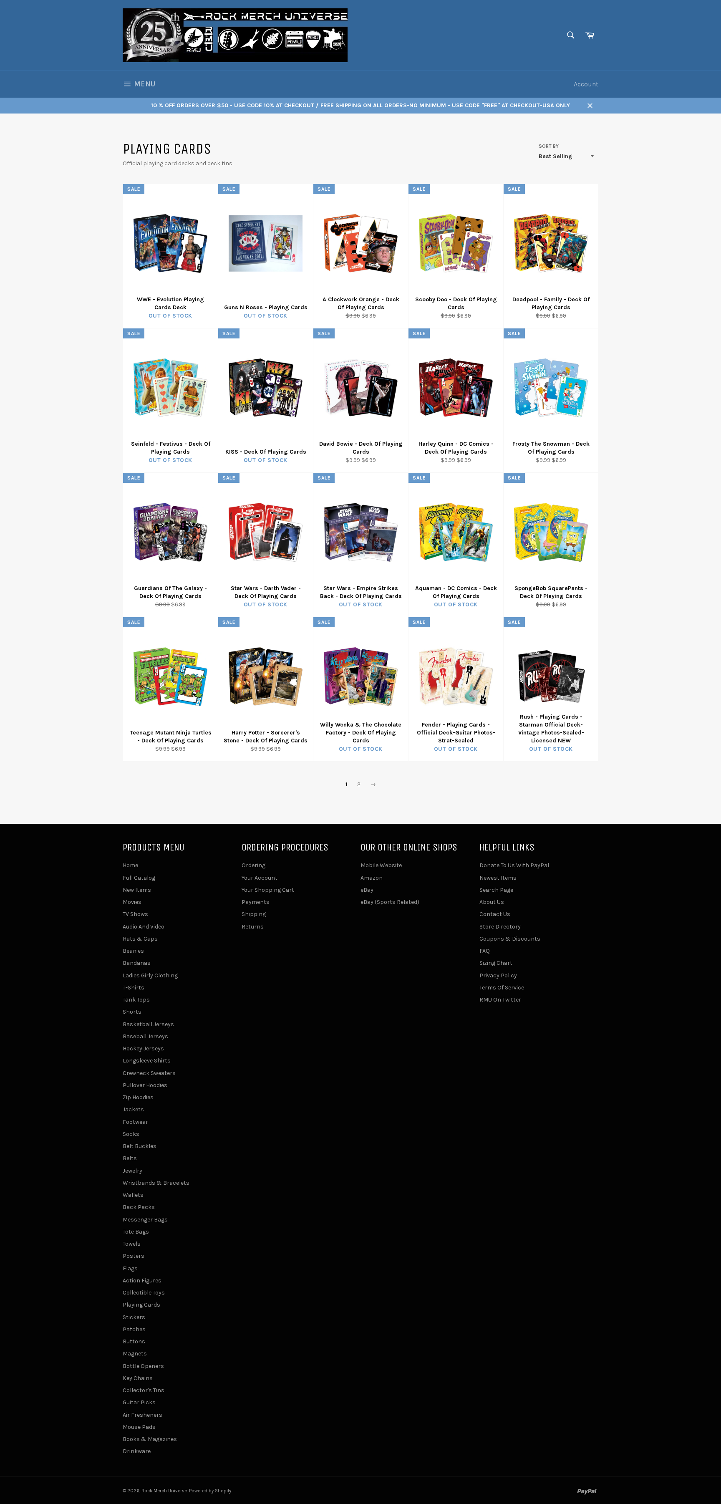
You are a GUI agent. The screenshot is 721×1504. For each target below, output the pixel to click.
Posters (133, 1255)
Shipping (254, 914)
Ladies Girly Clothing (150, 975)
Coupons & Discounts (509, 938)
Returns (253, 926)
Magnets (135, 1353)
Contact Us (494, 914)
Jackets (133, 1109)
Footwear (135, 1121)
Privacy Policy (498, 975)
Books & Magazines (150, 1439)
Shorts (132, 1011)
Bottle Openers (143, 1366)
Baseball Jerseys (145, 1036)
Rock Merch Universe (164, 1491)
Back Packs (139, 1207)
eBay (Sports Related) (389, 902)
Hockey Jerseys (143, 1048)
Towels (132, 1243)
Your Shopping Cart (268, 889)
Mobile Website (381, 865)
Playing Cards (141, 1304)
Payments (256, 902)
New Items (137, 889)
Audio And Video (143, 926)
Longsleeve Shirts (147, 1060)
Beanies (133, 950)
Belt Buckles (139, 1146)
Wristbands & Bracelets (156, 1182)
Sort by (549, 146)
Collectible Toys (144, 1292)
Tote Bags (136, 1231)
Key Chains (138, 1378)
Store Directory (500, 926)
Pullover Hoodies (145, 1085)
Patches (134, 1329)
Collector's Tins (143, 1390)
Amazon (371, 877)
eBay (366, 889)
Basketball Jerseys (148, 1024)
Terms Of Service (501, 987)
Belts (130, 1158)
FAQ (484, 950)
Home (130, 865)
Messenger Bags (145, 1219)
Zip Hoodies (138, 1097)
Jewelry (132, 1170)
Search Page (496, 889)
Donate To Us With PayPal (514, 865)
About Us (491, 902)
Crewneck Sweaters (149, 1073)
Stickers (134, 1317)
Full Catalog (139, 877)
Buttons (134, 1341)
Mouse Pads (139, 1427)
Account (586, 84)
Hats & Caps (140, 938)
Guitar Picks (139, 1402)
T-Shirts (133, 987)
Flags (130, 1268)
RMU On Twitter (500, 999)
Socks (131, 1134)
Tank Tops (136, 999)
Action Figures (142, 1280)
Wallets (133, 1195)
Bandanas (137, 962)
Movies (132, 902)
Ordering (253, 865)
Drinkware (137, 1451)
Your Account (259, 877)
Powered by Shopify (210, 1491)
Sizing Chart (495, 962)
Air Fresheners (142, 1414)
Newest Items (498, 877)
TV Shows (135, 914)
